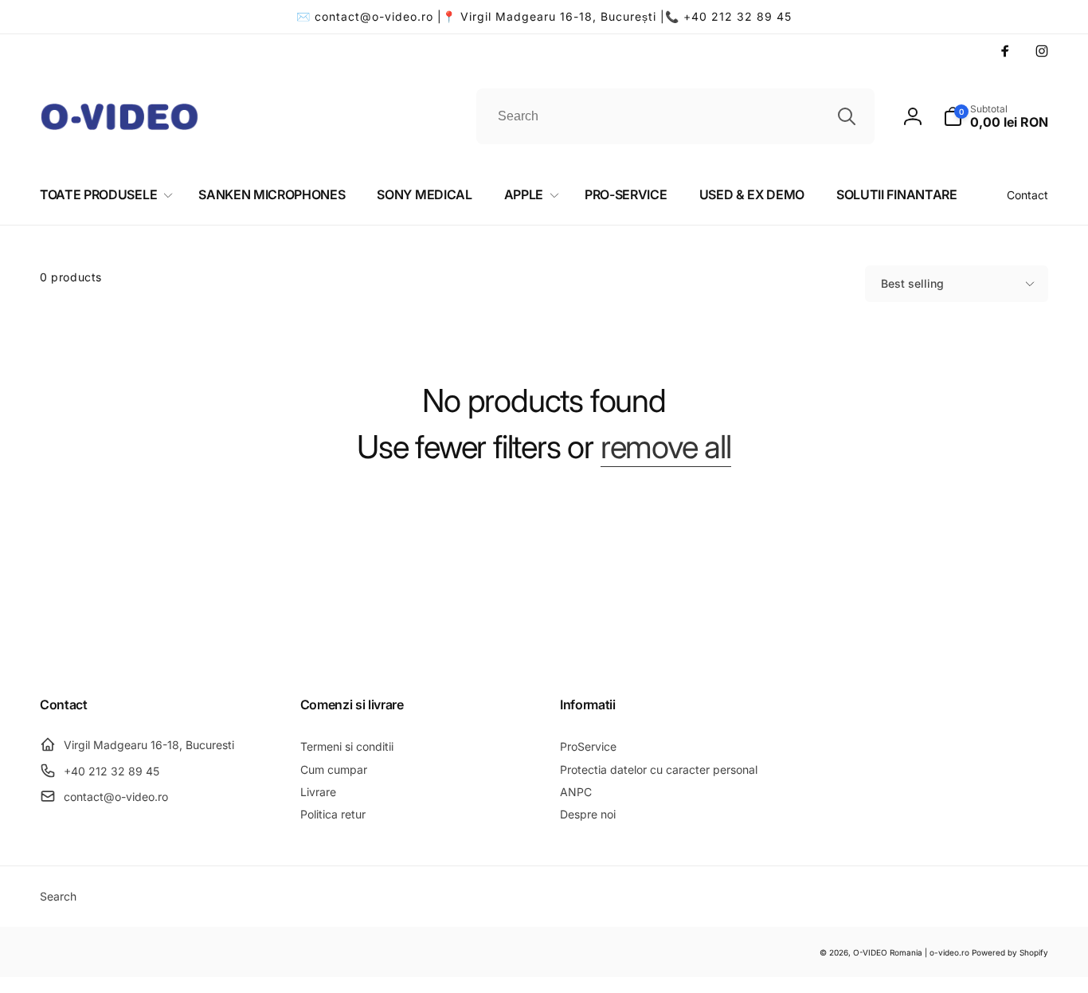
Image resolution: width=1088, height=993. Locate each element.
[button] (995, 116)
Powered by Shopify (1010, 952)
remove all (666, 447)
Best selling (912, 283)
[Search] (847, 116)
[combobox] (675, 116)
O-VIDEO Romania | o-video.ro (911, 952)
